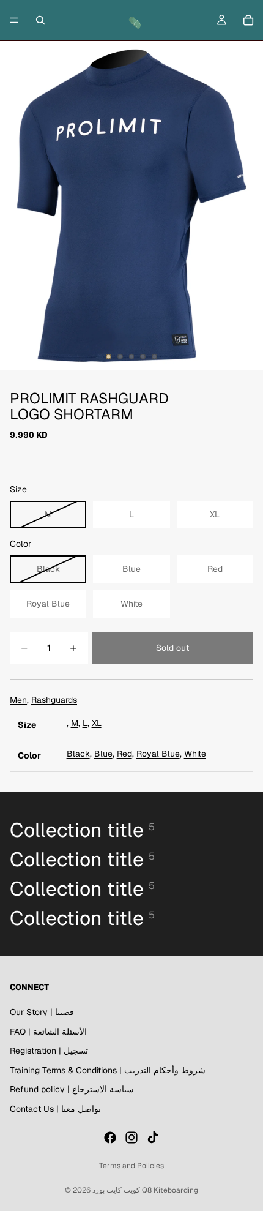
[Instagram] (131, 1137)
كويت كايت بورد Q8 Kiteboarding (145, 1190)
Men (18, 699)
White (195, 753)
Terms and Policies (131, 1166)
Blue (103, 753)
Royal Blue (158, 753)
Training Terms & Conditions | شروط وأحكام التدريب (108, 1070)
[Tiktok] (153, 1137)
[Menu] (14, 20)
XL (97, 723)
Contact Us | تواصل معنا (55, 1108)
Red (124, 753)
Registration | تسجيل (49, 1050)
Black (78, 753)
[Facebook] (110, 1137)
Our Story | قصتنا (42, 1012)
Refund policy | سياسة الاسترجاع (72, 1089)
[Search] (40, 20)
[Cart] (248, 20)
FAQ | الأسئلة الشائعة (48, 1031)
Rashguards (54, 699)
